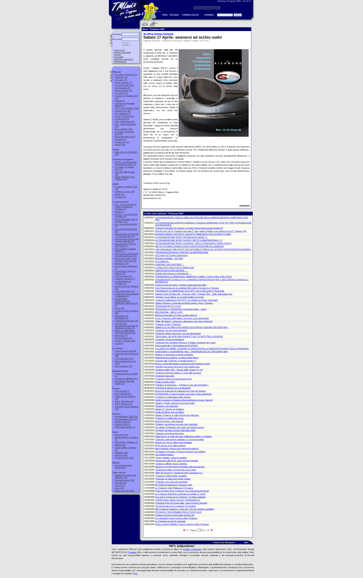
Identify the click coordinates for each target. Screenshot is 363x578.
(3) (126, 302)
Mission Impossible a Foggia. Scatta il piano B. (176, 315)
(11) (120, 194)
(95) (123, 466)
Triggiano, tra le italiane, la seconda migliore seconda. (179, 297)
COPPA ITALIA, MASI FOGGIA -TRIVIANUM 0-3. (177, 500)
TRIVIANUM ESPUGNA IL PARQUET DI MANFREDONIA (181, 252)
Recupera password (123, 59)
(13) (123, 276)
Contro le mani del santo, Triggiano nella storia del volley (180, 285)
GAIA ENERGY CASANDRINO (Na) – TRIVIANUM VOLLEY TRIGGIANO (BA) (191, 351)
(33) (121, 77)
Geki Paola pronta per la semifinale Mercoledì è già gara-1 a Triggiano (187, 288)
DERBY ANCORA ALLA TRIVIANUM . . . (173, 273)
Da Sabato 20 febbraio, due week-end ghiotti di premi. (179, 427)
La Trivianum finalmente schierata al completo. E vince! (180, 494)
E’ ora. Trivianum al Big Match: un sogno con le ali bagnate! (182, 318)
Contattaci (209, 14)
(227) (124, 358)
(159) (121, 455)
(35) (120, 445)
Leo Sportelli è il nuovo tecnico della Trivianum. (176, 518)
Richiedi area (120, 61)
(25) (122, 263)
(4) (126, 74)
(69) (125, 480)
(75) (123, 90)
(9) (122, 88)
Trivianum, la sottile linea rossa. (169, 418)
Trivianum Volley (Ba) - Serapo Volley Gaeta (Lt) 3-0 (179, 370)
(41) (126, 220)
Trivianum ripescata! (164, 376)
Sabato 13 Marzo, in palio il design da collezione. (177, 415)
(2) (122, 113)
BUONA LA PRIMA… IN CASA (169, 258)
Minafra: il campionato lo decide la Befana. (174, 354)
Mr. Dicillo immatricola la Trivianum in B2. (173, 485)
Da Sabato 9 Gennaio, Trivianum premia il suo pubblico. (180, 451)
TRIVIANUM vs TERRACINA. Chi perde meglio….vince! (180, 309)
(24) (126, 419)
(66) (120, 145)
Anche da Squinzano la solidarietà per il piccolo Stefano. (180, 391)
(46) (125, 341)
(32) (125, 331)
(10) (127, 235)
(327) (125, 178)
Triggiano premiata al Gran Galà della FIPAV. (175, 430)
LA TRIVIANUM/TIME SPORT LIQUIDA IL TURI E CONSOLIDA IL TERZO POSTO (193, 243)
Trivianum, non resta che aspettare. (171, 482)
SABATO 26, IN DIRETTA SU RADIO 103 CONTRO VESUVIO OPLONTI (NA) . (191, 327)
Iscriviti (117, 55)
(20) (119, 308)
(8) (121, 80)
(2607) (125, 137)
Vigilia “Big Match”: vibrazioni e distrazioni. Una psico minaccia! (184, 321)
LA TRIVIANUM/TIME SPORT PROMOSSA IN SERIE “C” (181, 237)
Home (165, 14)
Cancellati (118, 57)
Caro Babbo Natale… (165, 454)
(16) (124, 116)
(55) (123, 394)
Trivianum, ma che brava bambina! (171, 330)
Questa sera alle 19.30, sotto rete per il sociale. (176, 460)
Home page (119, 50)
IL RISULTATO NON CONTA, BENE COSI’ (174, 267)
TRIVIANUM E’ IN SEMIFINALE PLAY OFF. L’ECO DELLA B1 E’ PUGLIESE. (190, 291)
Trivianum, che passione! (166, 406)
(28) (121, 435)
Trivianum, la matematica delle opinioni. (173, 397)
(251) (124, 85)
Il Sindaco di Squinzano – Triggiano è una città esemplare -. (182, 385)
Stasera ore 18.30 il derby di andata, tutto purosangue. (180, 467)
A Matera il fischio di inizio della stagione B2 (174, 515)
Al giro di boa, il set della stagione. (170, 445)
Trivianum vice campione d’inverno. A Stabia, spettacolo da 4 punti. (185, 342)
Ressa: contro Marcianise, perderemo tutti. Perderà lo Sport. (182, 364)
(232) (124, 129)
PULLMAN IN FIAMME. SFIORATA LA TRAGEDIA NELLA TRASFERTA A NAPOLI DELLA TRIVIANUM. (202, 348)
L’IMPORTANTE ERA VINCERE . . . (171, 270)
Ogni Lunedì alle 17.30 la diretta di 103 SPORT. (176, 345)
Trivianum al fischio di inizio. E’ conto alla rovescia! (178, 373)
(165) (121, 452)
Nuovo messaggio (122, 52)
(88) (123, 111)
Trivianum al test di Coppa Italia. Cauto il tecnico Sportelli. (181, 503)
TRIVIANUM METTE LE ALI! (168, 306)
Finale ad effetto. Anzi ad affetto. (169, 412)
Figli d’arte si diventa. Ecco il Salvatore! (173, 388)
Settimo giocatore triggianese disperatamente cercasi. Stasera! (184, 400)
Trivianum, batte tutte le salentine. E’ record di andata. (179, 439)
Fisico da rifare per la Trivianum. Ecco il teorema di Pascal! (182, 491)
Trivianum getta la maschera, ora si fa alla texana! (178, 333)
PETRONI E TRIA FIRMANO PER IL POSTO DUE (178, 512)
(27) (125, 291)
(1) (120, 101)
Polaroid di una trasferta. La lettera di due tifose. (177, 357)
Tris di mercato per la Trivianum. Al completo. (175, 506)
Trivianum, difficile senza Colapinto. (171, 464)
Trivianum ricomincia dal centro (169, 433)
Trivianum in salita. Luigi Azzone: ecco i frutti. (175, 470)
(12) (122, 142)
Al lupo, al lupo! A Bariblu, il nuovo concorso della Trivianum (182, 524)
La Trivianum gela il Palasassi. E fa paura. (174, 488)
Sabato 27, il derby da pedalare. (169, 409)
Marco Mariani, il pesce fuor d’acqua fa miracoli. (177, 448)
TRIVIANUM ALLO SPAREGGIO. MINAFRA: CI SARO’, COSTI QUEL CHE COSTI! (193, 276)
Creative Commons (192, 549)
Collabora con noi (190, 14)
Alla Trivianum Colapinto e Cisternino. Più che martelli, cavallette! (184, 509)
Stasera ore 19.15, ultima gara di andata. (173, 442)
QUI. (135, 573)
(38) (125, 191)
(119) (124, 458)
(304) (124, 491)
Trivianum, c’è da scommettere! (169, 339)
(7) (123, 82)
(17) (125, 427)
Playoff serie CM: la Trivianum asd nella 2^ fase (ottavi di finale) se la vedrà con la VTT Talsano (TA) (201, 231)
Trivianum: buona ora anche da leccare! (173, 379)
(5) (122, 119)
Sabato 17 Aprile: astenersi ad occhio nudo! (175, 403)
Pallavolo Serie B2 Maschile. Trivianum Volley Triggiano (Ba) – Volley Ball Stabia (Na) (193, 294)
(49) (119, 488)
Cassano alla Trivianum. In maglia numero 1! (175, 361)
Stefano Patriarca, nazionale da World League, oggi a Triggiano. (184, 303)
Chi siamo (174, 14)
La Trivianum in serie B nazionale (170, 521)
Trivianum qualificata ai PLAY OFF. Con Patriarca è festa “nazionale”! (186, 300)
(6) (125, 272)
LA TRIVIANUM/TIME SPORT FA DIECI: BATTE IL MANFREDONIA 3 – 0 (188, 240)
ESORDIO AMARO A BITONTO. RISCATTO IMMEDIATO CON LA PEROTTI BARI (193, 234)
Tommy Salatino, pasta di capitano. (171, 457)
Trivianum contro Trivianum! (168, 324)
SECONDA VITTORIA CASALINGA (171, 255)
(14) (124, 121)
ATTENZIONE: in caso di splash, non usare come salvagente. (183, 394)
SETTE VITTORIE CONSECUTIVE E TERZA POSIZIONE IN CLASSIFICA (189, 246)
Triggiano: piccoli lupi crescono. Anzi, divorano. (176, 424)
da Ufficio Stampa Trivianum (158, 34)
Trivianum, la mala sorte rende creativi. (173, 479)
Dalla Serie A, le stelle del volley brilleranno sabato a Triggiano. (183, 436)
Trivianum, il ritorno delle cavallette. (171, 476)
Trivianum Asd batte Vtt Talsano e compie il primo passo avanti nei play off (189, 228)
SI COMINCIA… (162, 261)
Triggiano (239, 542)
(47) (121, 335)
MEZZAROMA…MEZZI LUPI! (168, 312)
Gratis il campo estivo (165, 382)
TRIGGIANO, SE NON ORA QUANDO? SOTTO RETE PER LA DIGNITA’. (189, 336)
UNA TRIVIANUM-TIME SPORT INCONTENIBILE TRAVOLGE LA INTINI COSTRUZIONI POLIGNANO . (203, 249)
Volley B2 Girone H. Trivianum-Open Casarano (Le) (178, 473)
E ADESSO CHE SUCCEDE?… (169, 264)
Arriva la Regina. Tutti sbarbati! (169, 421)
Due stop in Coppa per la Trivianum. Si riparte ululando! (180, 497)
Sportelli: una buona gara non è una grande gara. (177, 367)
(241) (127, 108)
